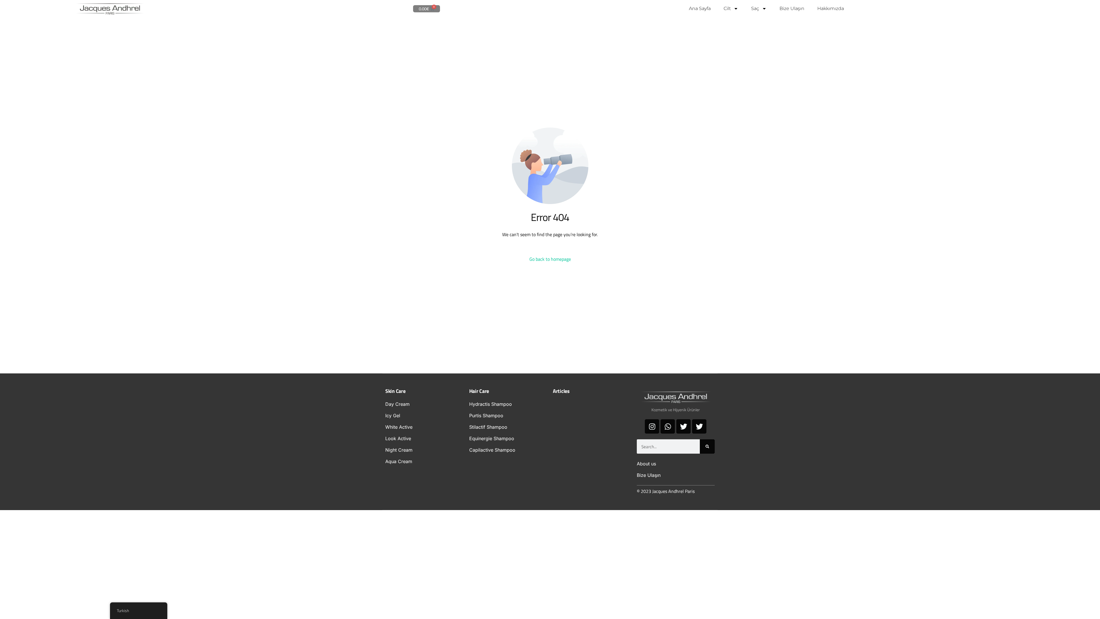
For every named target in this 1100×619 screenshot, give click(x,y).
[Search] (707, 446)
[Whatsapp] (668, 426)
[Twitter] (683, 426)
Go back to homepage (550, 259)
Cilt (727, 8)
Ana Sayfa (700, 8)
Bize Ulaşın (791, 8)
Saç (755, 8)
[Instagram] (652, 426)
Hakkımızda (830, 8)
